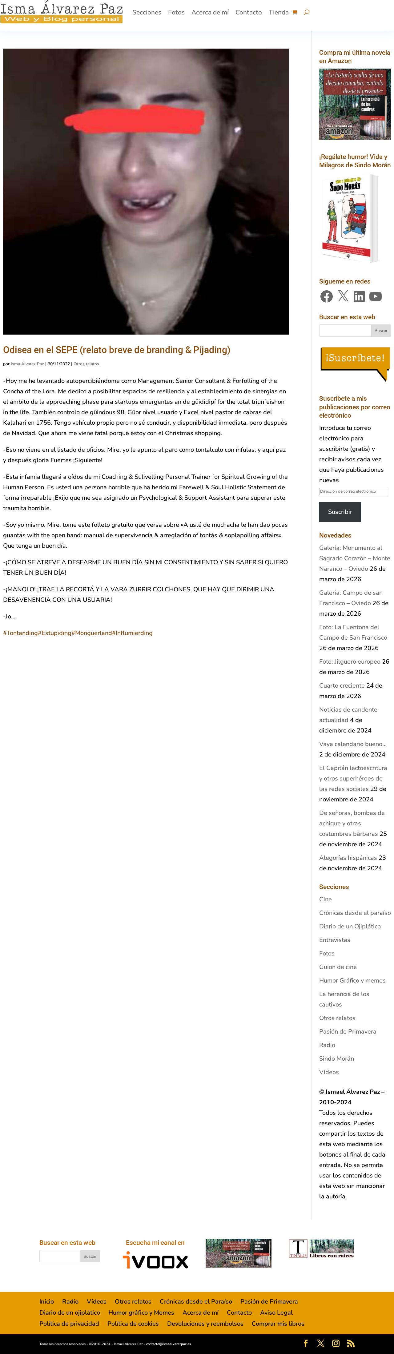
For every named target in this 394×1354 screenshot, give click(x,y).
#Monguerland (91, 633)
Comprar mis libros (278, 1324)
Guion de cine (338, 967)
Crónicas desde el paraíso (355, 913)
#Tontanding (20, 633)
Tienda (279, 12)
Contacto (248, 12)
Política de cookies (133, 1324)
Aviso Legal (276, 1312)
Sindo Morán (336, 1058)
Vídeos (329, 1072)
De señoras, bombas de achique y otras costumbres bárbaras (352, 823)
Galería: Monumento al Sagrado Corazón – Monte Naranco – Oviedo (354, 558)
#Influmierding (132, 633)
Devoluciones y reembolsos (205, 1324)
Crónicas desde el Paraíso (196, 1301)
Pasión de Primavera (347, 1031)
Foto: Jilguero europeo (349, 661)
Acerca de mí (210, 12)
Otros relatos (86, 364)
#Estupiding (54, 633)
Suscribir (340, 512)
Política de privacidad (69, 1324)
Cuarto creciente (342, 685)
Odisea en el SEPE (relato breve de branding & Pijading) (116, 349)
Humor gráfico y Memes (141, 1312)
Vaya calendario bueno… (353, 744)
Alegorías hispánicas (348, 858)
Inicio (46, 1301)
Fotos (176, 12)
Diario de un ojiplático (69, 1312)
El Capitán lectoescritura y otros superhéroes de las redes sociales (353, 778)
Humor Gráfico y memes (352, 980)
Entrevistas (334, 940)
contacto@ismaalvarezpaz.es (168, 1344)
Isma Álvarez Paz (27, 364)
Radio (327, 1045)
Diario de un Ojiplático (350, 926)
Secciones (146, 12)
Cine (325, 899)
